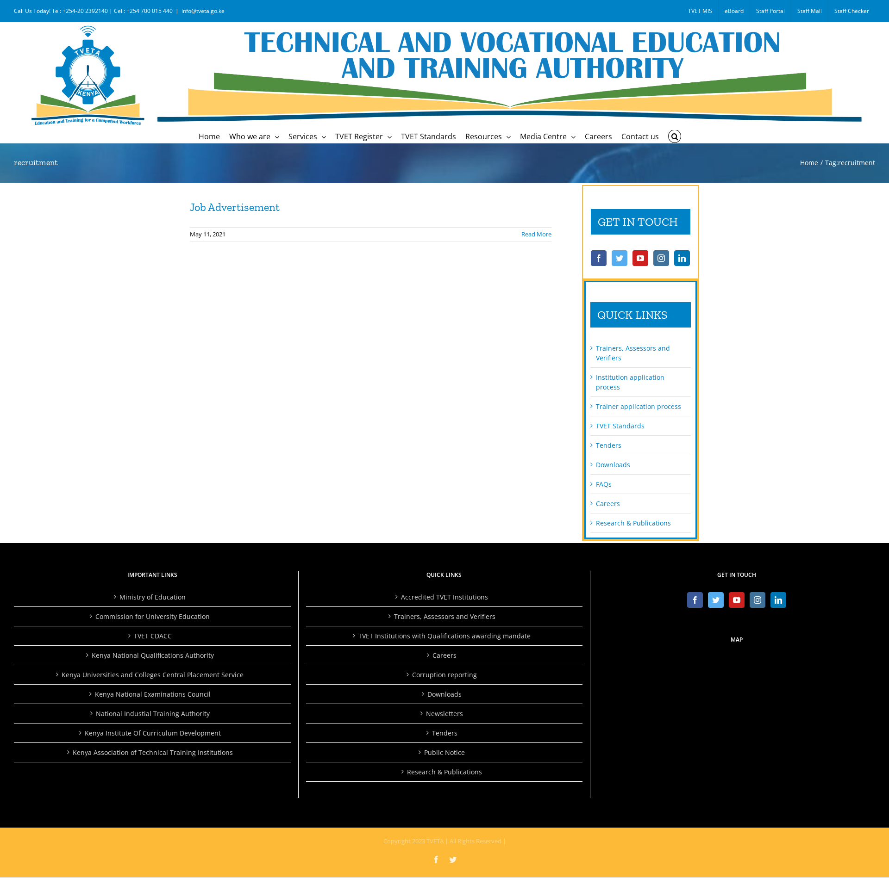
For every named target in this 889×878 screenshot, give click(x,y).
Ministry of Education (152, 597)
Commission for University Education (152, 616)
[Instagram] (661, 258)
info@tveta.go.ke (203, 11)
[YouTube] (640, 258)
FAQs (604, 484)
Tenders (608, 445)
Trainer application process (638, 406)
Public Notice (444, 752)
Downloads (613, 464)
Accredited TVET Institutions (444, 597)
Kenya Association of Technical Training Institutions (153, 752)
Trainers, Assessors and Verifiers (444, 616)
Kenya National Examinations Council (153, 694)
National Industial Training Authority (153, 713)
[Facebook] (599, 258)
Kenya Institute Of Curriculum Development (153, 733)
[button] (674, 136)
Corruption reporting (444, 674)
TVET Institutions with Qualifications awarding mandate (444, 635)
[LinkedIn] (682, 258)
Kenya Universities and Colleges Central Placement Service (153, 674)
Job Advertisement (235, 207)
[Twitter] (619, 258)
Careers (608, 503)
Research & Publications (633, 523)
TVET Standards (620, 425)
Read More (536, 234)
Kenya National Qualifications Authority (153, 655)
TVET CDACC (153, 635)
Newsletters (444, 713)
